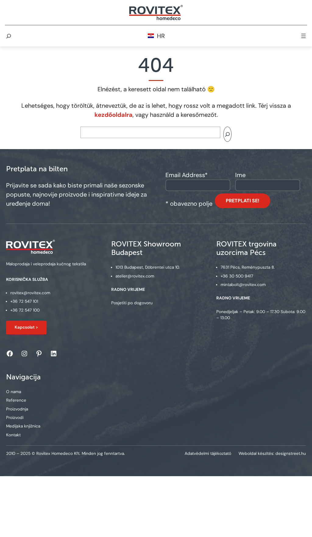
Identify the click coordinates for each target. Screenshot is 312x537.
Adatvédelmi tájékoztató (208, 453)
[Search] (227, 134)
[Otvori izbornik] (303, 36)
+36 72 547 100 (25, 310)
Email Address (186, 175)
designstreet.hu (290, 453)
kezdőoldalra (113, 115)
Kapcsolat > (26, 327)
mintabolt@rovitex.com (243, 284)
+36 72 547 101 (24, 301)
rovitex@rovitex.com (30, 292)
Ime (240, 175)
